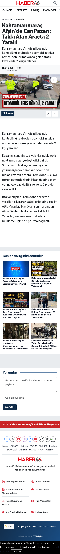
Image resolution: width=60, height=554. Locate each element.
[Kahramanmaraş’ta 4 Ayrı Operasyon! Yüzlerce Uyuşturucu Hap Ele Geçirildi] (16, 299)
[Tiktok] (41, 439)
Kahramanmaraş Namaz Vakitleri (12, 491)
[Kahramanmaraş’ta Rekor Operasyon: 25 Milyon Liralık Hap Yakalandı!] (44, 299)
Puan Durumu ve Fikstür (12, 503)
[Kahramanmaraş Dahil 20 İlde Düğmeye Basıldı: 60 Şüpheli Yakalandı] (44, 268)
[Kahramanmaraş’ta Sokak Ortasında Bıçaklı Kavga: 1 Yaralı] (16, 268)
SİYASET (22, 10)
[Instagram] (24, 439)
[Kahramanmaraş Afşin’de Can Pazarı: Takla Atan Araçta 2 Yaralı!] (30, 91)
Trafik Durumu (42, 489)
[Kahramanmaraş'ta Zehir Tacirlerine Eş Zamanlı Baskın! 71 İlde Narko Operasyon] (44, 330)
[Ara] (55, 3)
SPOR (41, 450)
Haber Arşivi (42, 512)
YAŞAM (32, 450)
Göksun (23, 450)
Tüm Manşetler (43, 501)
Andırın (49, 450)
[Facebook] (7, 439)
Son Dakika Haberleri (16, 512)
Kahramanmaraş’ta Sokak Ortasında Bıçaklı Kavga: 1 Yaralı (14, 281)
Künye (5, 446)
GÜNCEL (7, 10)
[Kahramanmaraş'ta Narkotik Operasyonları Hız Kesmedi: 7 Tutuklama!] (16, 330)
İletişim (24, 446)
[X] (12, 439)
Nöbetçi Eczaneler (15, 481)
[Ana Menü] (3, 3)
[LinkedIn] (30, 439)
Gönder (9, 407)
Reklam (53, 446)
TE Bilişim (38, 536)
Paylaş (9, 113)
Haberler (7, 19)
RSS (10, 526)
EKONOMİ (49, 10)
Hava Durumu (43, 481)
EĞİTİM (33, 446)
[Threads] (47, 439)
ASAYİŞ (35, 10)
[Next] (53, 439)
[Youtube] (35, 439)
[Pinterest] (18, 439)
